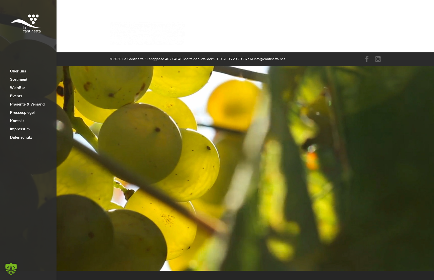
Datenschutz (21, 137)
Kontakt (17, 121)
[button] (11, 269)
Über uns (18, 71)
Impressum (20, 129)
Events (16, 96)
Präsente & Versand (27, 104)
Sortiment (18, 79)
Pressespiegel (22, 113)
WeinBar (17, 88)
